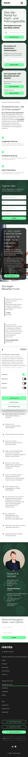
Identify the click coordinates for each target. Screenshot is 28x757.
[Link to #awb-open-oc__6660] (22, 3)
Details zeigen (19, 393)
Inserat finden (14, 64)
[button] (14, 416)
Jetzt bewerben (14, 86)
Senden (14, 218)
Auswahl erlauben (14, 402)
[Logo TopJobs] (7, 2)
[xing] (15, 746)
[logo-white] (7, 646)
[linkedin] (12, 746)
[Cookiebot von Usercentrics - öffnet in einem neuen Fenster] (20, 349)
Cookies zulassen (14, 398)
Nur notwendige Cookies (14, 406)
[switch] (24, 379)
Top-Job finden (14, 37)
